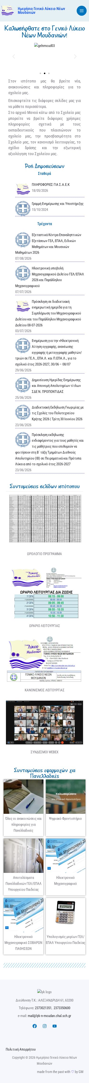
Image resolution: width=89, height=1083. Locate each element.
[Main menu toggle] (82, 11)
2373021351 (43, 1008)
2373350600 (62, 1008)
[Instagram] (44, 1026)
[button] (14, 56)
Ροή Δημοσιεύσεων (44, 166)
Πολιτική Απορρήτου (21, 1049)
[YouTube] (54, 1026)
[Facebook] (35, 1026)
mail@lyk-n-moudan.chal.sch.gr (49, 1016)
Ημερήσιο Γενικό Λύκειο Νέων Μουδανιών (41, 10)
